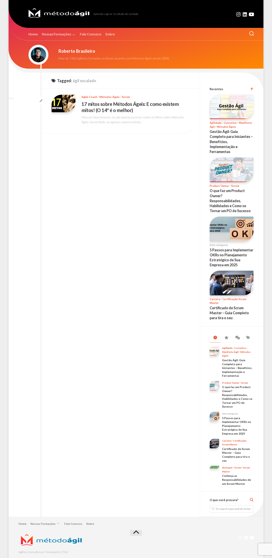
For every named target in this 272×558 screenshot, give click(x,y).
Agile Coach (89, 97)
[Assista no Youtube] (251, 14)
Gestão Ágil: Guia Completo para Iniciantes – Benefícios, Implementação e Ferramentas (237, 367)
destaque (227, 467)
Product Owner (219, 185)
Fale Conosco (90, 34)
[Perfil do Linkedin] (244, 14)
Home (33, 34)
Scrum (126, 97)
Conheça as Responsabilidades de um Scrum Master (236, 479)
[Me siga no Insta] (238, 14)
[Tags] (248, 338)
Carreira (215, 299)
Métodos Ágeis (109, 97)
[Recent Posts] (215, 338)
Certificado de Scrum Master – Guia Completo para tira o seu (229, 313)
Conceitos (230, 122)
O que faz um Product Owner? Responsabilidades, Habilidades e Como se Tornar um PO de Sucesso (230, 200)
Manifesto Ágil (230, 351)
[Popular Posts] (226, 338)
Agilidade (216, 122)
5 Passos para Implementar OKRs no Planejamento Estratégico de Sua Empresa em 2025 (236, 425)
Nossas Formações (56, 34)
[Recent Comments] (237, 338)
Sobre (110, 34)
